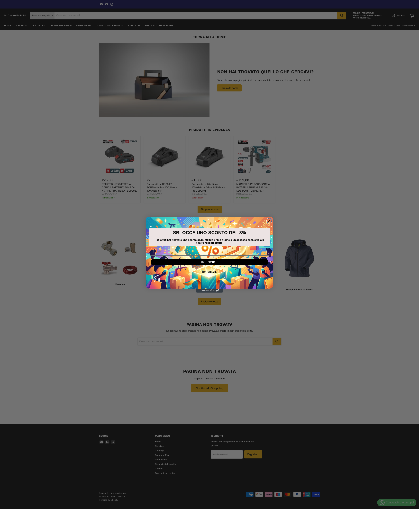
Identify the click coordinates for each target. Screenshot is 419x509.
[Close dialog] (269, 220)
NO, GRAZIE (209, 272)
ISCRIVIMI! (209, 262)
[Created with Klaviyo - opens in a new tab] (209, 291)
